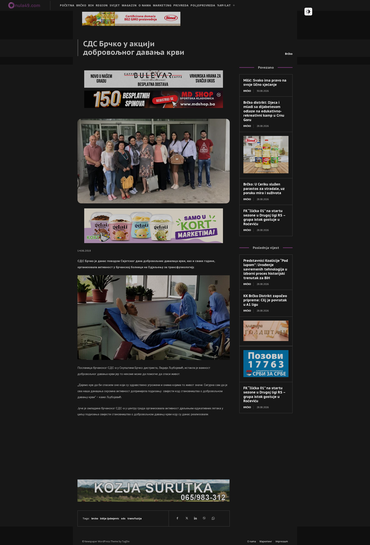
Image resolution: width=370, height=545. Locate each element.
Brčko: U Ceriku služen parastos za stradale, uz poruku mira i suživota (264, 188)
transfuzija (134, 518)
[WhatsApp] (213, 518)
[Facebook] (177, 518)
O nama (251, 541)
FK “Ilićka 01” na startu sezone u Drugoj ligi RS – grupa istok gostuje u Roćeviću (264, 217)
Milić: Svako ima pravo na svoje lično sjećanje (264, 82)
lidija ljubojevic (109, 518)
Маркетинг (266, 541)
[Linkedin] (195, 518)
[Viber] (204, 518)
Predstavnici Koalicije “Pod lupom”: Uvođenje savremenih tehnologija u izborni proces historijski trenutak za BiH (265, 269)
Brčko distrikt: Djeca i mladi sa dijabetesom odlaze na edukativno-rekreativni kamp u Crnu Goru (263, 111)
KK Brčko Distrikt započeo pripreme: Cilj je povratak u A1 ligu (265, 300)
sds (123, 518)
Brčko (289, 54)
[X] (186, 518)
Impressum (282, 541)
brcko (94, 518)
